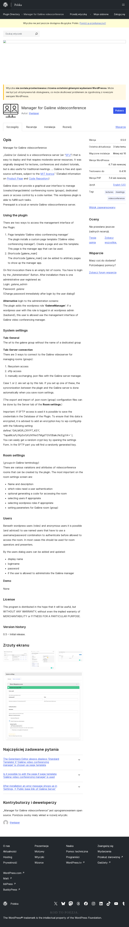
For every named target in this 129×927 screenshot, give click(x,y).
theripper (34, 113)
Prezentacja (41, 845)
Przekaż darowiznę (110, 857)
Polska (14, 903)
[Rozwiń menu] (124, 4)
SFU (68, 154)
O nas (6, 845)
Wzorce (39, 862)
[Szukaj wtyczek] (36, 34)
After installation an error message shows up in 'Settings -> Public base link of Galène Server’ (30, 787)
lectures (109, 192)
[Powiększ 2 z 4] (51, 655)
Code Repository (39, 178)
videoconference (116, 198)
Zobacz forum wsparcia (102, 272)
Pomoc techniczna (77, 851)
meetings (120, 192)
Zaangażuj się (105, 845)
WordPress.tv (75, 862)
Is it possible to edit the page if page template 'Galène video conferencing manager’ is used (30, 776)
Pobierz (119, 110)
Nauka (69, 845)
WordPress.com (14, 873)
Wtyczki (39, 857)
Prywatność (10, 862)
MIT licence (47, 173)
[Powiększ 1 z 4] (23, 655)
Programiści (72, 857)
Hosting (7, 857)
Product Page (15, 178)
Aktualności (9, 851)
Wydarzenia (104, 851)
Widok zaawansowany (102, 207)
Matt (7, 878)
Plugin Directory (11, 14)
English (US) (119, 184)
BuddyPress (11, 889)
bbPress (9, 884)
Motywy (39, 851)
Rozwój (67, 127)
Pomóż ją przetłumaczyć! (93, 23)
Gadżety (104, 862)
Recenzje (31, 127)
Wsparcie (120, 127)
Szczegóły (12, 127)
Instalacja (49, 127)
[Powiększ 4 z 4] (78, 676)
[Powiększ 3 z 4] (78, 655)
